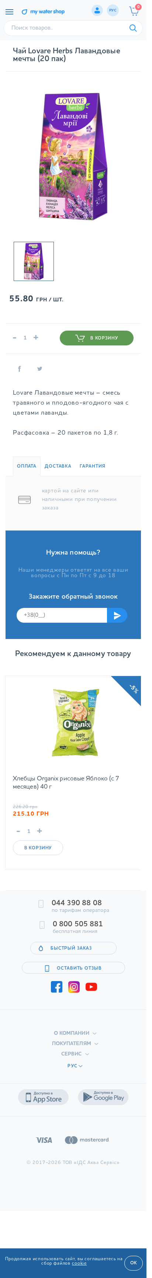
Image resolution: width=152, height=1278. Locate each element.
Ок (133, 1263)
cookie (79, 1263)
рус (113, 10)
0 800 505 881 (78, 924)
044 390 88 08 (77, 903)
